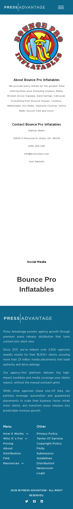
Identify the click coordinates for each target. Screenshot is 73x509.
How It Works (13, 433)
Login (41, 473)
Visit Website (36, 162)
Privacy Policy (47, 433)
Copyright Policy (49, 443)
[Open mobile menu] (61, 7)
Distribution (12, 453)
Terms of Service (50, 438)
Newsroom (45, 468)
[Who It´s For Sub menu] (26, 438)
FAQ (6, 458)
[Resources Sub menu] (22, 463)
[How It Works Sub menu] (27, 433)
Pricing (8, 443)
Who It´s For (13, 438)
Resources (11, 463)
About (8, 448)
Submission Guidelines (45, 456)
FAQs (41, 448)
